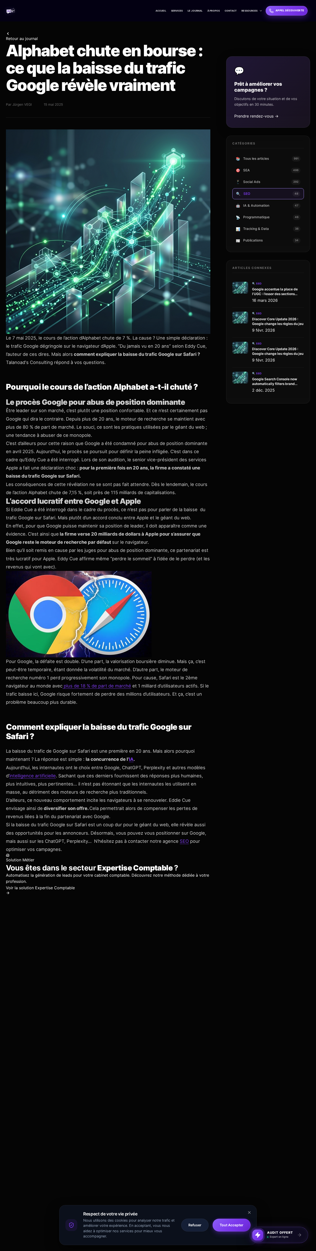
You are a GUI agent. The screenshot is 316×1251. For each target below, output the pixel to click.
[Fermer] (307, 1227)
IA (131, 759)
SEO (184, 841)
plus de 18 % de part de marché (96, 685)
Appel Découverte (290, 10)
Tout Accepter (231, 1225)
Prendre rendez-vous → (256, 116)
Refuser (194, 1225)
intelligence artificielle (32, 775)
